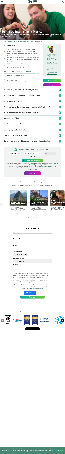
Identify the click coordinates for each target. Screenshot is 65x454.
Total (46, 153)
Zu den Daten (27, 71)
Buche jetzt (52, 85)
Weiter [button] (59, 450)
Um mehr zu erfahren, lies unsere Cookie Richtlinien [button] (20, 451)
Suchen (63, 1)
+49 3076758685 (46, 166)
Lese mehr (32, 329)
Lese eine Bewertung (52, 72)
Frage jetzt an (52, 81)
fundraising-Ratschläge (36, 165)
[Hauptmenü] (2, 2)
